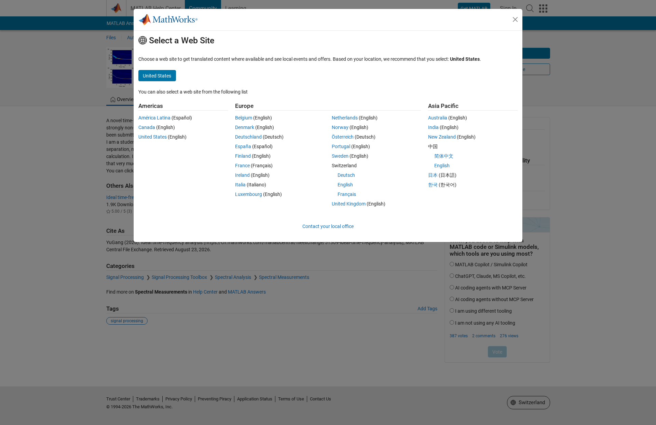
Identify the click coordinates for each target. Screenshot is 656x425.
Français (347, 194)
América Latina (154, 118)
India (433, 127)
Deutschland (248, 137)
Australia (437, 118)
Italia (240, 184)
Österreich (343, 137)
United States (152, 137)
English (345, 184)
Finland (243, 156)
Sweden (340, 156)
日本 (433, 175)
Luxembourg (248, 194)
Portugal (341, 146)
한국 (433, 184)
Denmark (244, 127)
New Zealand (442, 137)
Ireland (242, 175)
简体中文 (443, 156)
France (242, 165)
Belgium (243, 118)
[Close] (515, 19)
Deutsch (346, 175)
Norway (340, 127)
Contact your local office (328, 226)
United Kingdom (349, 204)
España (243, 146)
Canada (146, 127)
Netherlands (345, 118)
